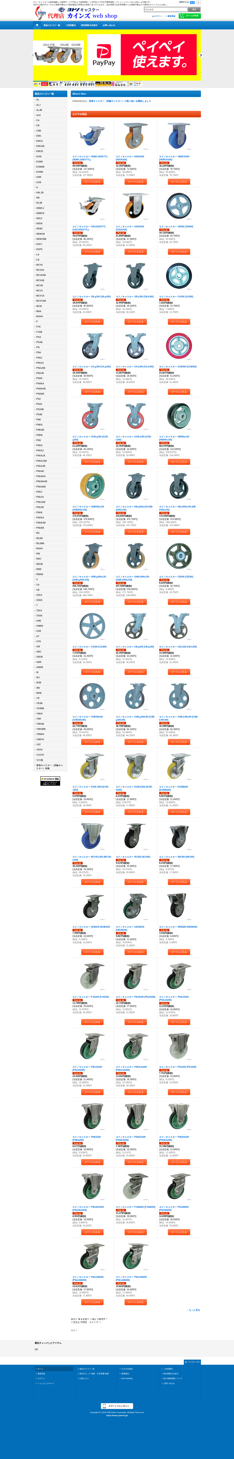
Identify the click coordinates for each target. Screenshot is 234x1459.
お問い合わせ (169, 1386)
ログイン (158, 16)
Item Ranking (126, 1381)
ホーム (40, 1372)
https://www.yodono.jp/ (117, 1418)
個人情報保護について (172, 1381)
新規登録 (171, 16)
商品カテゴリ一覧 (87, 1372)
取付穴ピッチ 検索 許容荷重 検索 (95, 1376)
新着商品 (125, 1376)
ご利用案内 (168, 1372)
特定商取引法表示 (170, 1376)
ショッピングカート (46, 1386)
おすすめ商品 (127, 1372)
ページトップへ (194, 1365)
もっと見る (194, 1313)
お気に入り (84, 1381)
